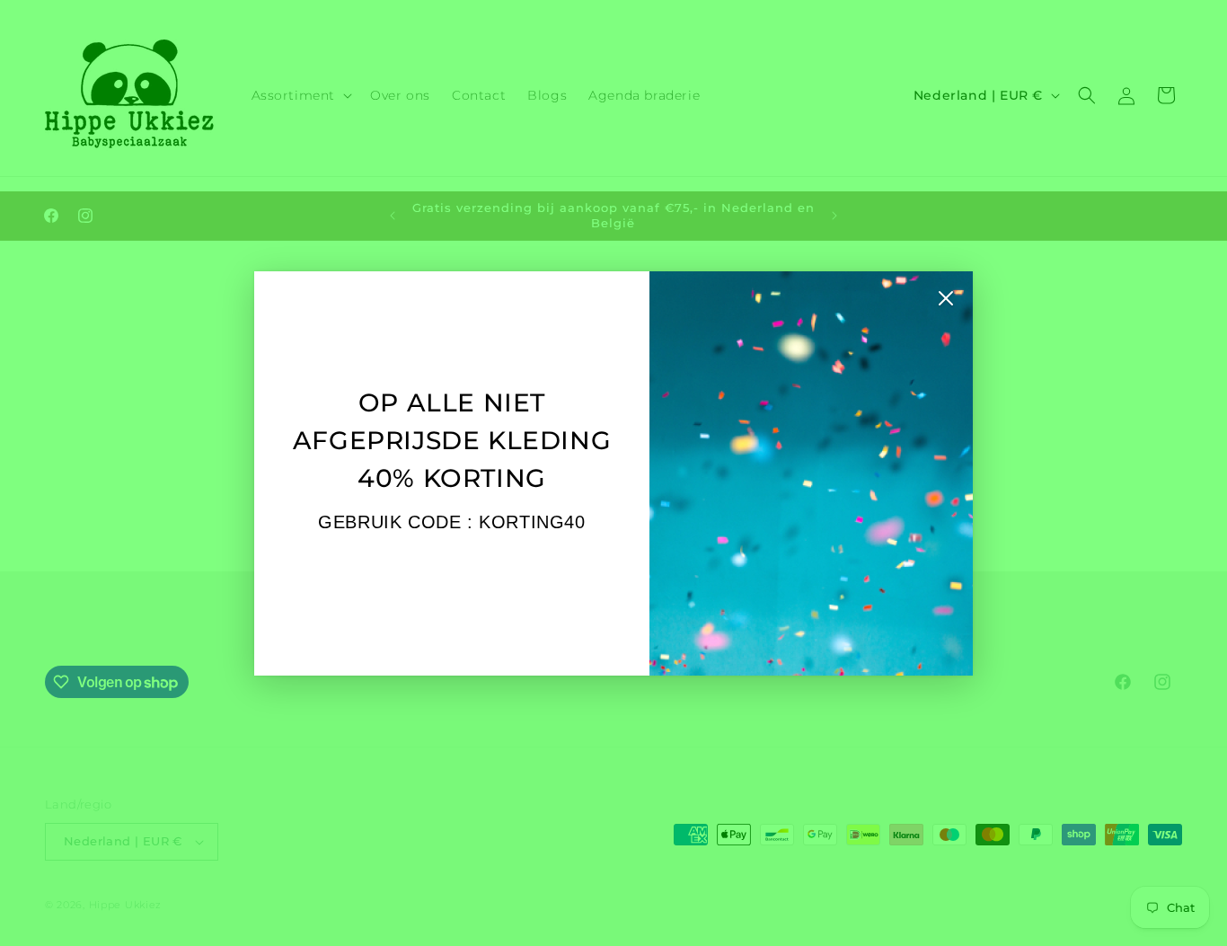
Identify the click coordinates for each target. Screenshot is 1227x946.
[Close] (946, 302)
